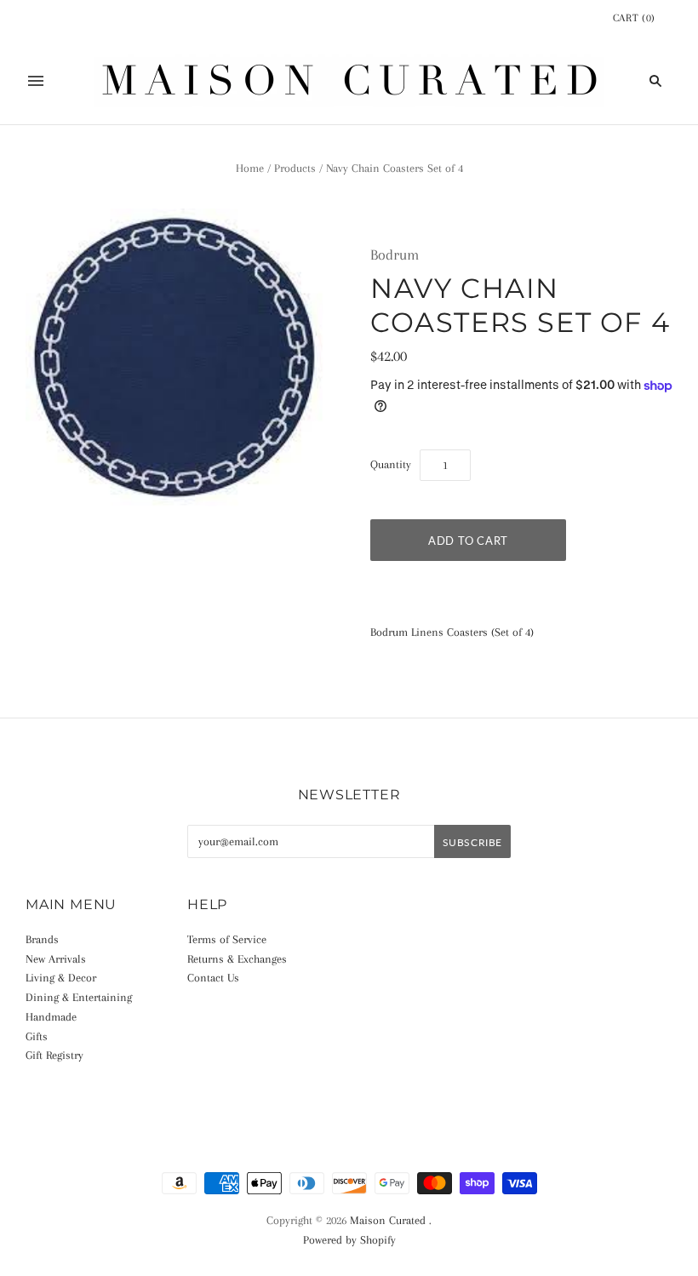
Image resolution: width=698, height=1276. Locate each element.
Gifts (37, 1036)
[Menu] (36, 81)
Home (250, 168)
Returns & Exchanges (237, 959)
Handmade (51, 1016)
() (634, 18)
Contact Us (213, 977)
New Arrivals (56, 959)
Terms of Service (226, 939)
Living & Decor (61, 977)
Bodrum (394, 254)
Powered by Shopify (349, 1239)
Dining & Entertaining (79, 997)
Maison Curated (388, 1220)
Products (295, 168)
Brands (42, 939)
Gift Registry (54, 1055)
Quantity (390, 464)
